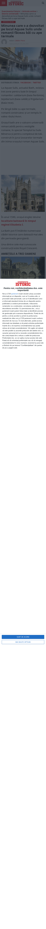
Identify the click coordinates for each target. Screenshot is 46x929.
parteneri (14, 294)
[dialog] (23, 604)
